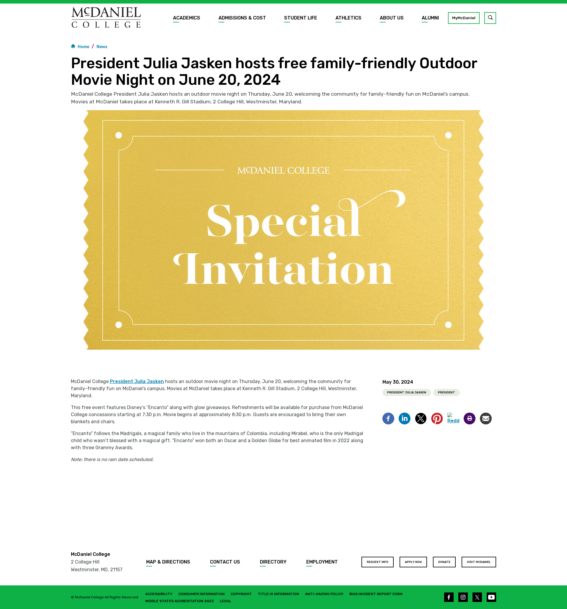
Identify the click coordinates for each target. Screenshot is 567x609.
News (102, 46)
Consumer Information (201, 594)
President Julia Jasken (137, 381)
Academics (186, 18)
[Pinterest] (437, 418)
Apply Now (413, 562)
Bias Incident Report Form (376, 594)
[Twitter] (421, 418)
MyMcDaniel (463, 18)
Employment (322, 562)
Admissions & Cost (242, 18)
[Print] (469, 418)
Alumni (430, 18)
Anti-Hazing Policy (324, 594)
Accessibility (158, 594)
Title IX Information (278, 594)
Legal (225, 601)
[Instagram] (463, 597)
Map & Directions (168, 562)
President (446, 392)
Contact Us (225, 562)
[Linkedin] (404, 418)
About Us (392, 18)
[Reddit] (453, 418)
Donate (444, 562)
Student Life (300, 18)
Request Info (377, 562)
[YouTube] (491, 597)
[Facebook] (388, 418)
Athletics (348, 18)
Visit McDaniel (479, 562)
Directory (273, 562)
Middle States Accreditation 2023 (179, 601)
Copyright (241, 594)
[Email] (486, 418)
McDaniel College (90, 554)
